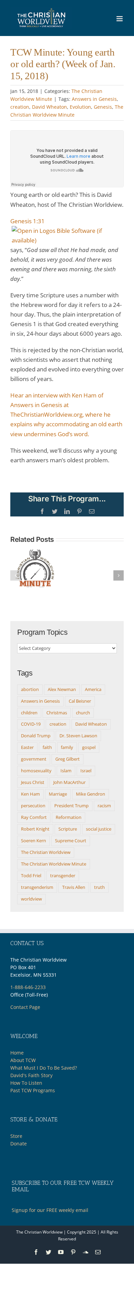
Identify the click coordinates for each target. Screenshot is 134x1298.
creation (19, 107)
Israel (85, 770)
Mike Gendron (90, 794)
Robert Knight (35, 829)
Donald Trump (36, 736)
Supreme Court (70, 840)
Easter (27, 747)
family (67, 747)
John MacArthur (69, 782)
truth (99, 887)
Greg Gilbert (67, 759)
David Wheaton (49, 107)
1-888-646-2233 (28, 987)
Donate (18, 1143)
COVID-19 (31, 724)
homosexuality (36, 770)
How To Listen (26, 1083)
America (93, 689)
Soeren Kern (33, 840)
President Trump (71, 805)
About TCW (23, 1060)
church (83, 713)
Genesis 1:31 (27, 221)
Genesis (103, 107)
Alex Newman (62, 689)
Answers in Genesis (94, 99)
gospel (89, 747)
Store (16, 1136)
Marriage (58, 794)
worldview (31, 899)
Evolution (80, 107)
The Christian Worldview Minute (53, 864)
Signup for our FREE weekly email (50, 1210)
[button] (15, 575)
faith (47, 747)
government (33, 759)
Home (17, 1052)
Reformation (68, 817)
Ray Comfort (34, 817)
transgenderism (37, 887)
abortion (30, 689)
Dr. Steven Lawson (78, 736)
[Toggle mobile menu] (120, 18)
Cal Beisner (80, 701)
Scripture (67, 829)
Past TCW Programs (32, 1090)
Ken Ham (30, 794)
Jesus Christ (32, 782)
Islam (65, 770)
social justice (98, 829)
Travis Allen (73, 887)
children (29, 713)
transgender (62, 875)
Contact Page (25, 1007)
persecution (33, 805)
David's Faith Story (31, 1075)
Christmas (56, 713)
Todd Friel (31, 875)
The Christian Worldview (45, 852)
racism (104, 805)
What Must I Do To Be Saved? (43, 1067)
